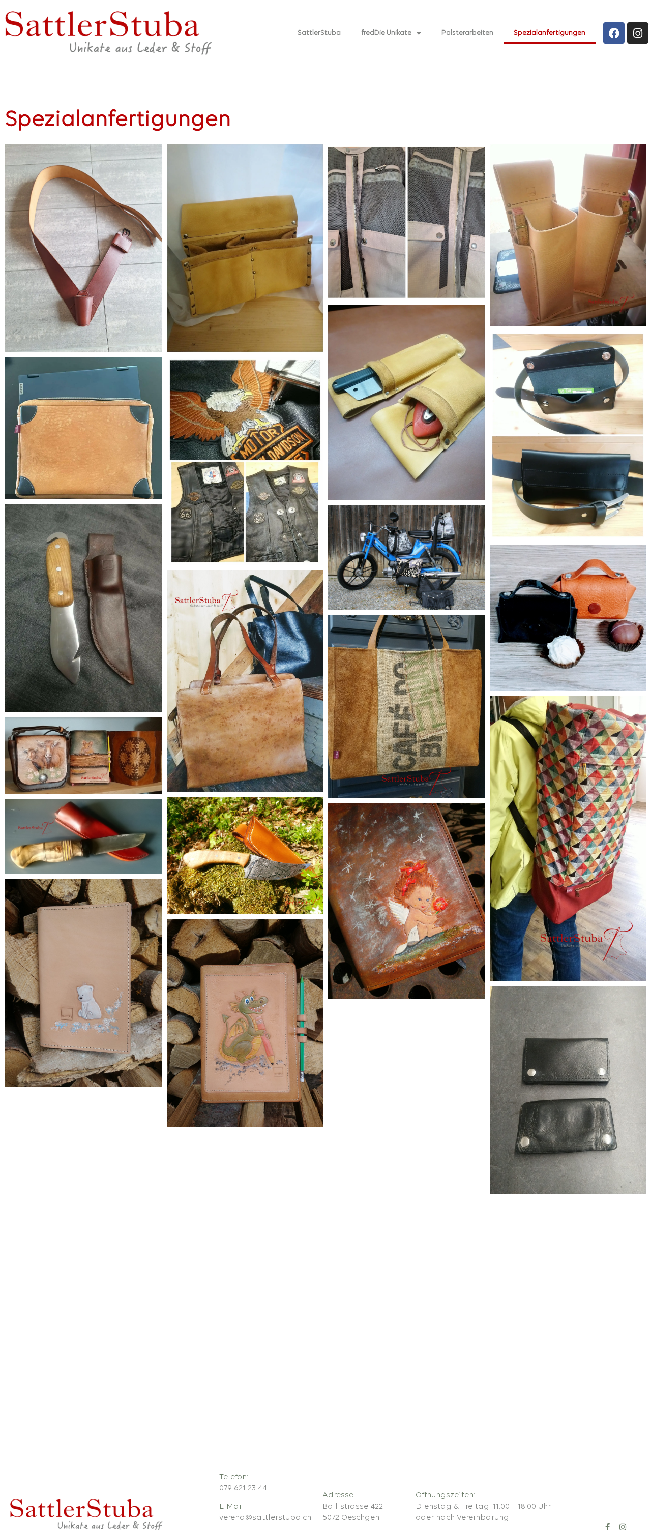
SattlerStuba (319, 33)
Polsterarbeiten (467, 33)
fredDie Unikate (386, 33)
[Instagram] (637, 33)
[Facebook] (614, 33)
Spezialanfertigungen (549, 33)
